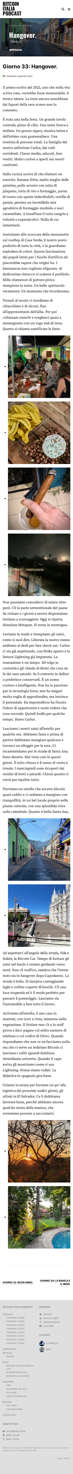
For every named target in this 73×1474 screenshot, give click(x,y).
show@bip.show (16, 1431)
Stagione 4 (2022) (15, 1332)
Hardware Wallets (16, 1389)
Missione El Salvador (17, 1376)
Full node (11, 1392)
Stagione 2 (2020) (15, 1339)
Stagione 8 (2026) (15, 1318)
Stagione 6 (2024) (15, 1325)
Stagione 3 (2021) (15, 1336)
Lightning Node (14, 1409)
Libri (8, 1385)
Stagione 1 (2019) (15, 1343)
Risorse (10, 1356)
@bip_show (12, 1435)
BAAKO (67, 1458)
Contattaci (9, 1415)
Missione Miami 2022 (17, 1372)
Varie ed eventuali (16, 1396)
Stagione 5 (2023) (15, 1328)
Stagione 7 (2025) (15, 1321)
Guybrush (51, 1343)
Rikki (48, 1349)
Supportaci (9, 1349)
